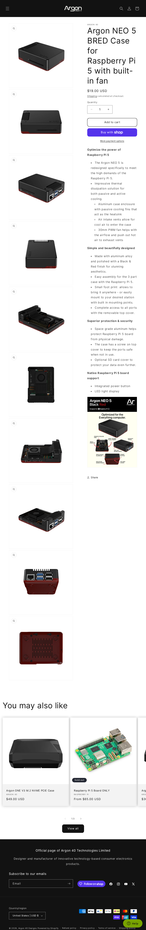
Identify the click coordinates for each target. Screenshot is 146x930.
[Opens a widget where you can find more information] (132, 923)
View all (73, 828)
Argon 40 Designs (27, 928)
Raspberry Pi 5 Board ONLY (92, 790)
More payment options (112, 141)
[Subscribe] (69, 883)
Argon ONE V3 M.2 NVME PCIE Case (30, 790)
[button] (7, 9)
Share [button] (94, 477)
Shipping (92, 96)
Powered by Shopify (48, 928)
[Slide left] (65, 819)
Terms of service (106, 928)
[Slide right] (81, 819)
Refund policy (69, 928)
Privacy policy (87, 928)
